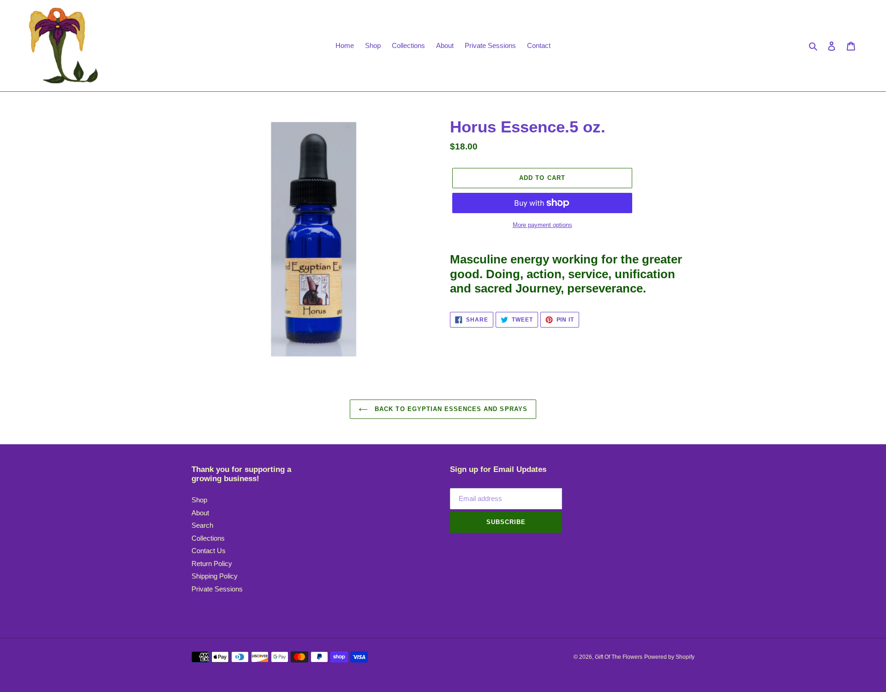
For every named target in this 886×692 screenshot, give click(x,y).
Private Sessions (217, 589)
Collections (208, 538)
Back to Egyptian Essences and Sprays (449, 409)
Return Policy (212, 563)
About (200, 513)
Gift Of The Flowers (618, 657)
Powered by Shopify (669, 657)
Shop (199, 500)
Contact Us (209, 551)
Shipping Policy (215, 576)
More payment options (542, 224)
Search (202, 525)
